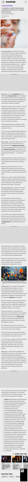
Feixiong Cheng (12, 96)
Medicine (18, 476)
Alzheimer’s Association (18, 145)
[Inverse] (11, 2)
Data (11, 476)
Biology (4, 476)
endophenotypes (6, 221)
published (16, 94)
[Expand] (22, 470)
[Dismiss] (26, 470)
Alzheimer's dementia (9, 149)
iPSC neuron (21, 316)
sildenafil (11, 297)
